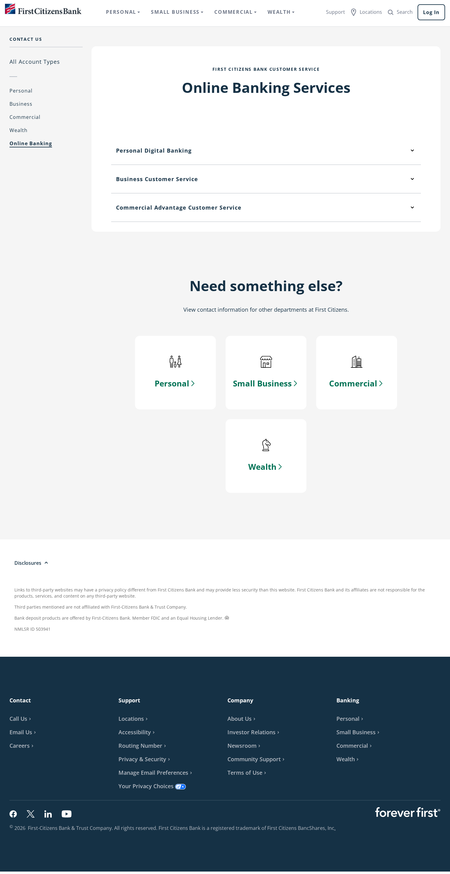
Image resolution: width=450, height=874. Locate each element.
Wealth (18, 130)
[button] (23, 732)
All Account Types (34, 61)
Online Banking (30, 143)
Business (20, 104)
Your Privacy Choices (146, 786)
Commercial (24, 117)
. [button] (335, 828)
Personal (20, 90)
